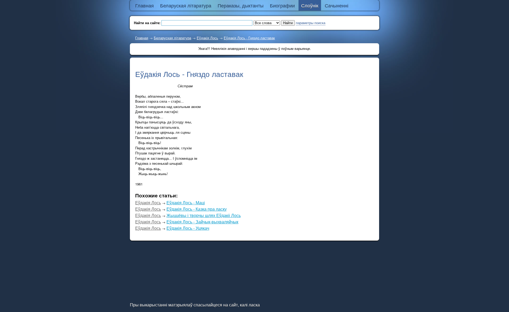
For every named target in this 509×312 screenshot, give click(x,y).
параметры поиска (310, 22)
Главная (141, 37)
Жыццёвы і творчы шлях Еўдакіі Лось (203, 215)
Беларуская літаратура (172, 37)
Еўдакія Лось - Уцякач (187, 228)
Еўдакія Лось (207, 37)
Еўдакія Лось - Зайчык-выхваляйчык (202, 222)
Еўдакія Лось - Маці (185, 203)
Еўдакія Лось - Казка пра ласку (196, 209)
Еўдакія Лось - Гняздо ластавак (249, 37)
